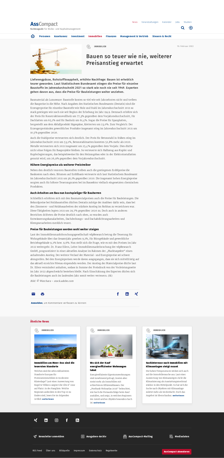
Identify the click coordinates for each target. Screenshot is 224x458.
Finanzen (111, 36)
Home (32, 36)
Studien (188, 22)
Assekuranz (60, 36)
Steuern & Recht (161, 36)
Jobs (177, 22)
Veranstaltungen (150, 22)
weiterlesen (48, 399)
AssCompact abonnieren (176, 451)
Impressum (79, 450)
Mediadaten (182, 436)
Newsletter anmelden (51, 436)
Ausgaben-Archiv (96, 436)
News (135, 22)
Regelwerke (111, 450)
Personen (44, 36)
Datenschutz (95, 450)
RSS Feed (37, 450)
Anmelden (37, 303)
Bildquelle (64, 450)
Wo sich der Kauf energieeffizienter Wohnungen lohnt (108, 366)
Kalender (166, 22)
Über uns (50, 450)
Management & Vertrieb (134, 36)
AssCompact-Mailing (141, 436)
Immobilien (95, 36)
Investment (77, 36)
